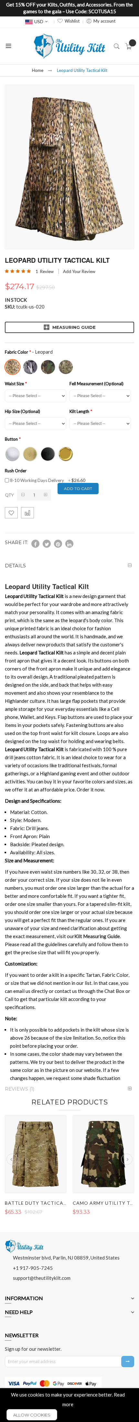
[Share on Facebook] (35, 544)
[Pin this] (58, 544)
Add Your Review (79, 271)
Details (15, 566)
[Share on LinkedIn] (69, 544)
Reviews (19, 1089)
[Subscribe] (127, 1361)
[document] (69, 1405)
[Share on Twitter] (47, 544)
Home (37, 70)
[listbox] (68, 366)
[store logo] (69, 46)
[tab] (69, 565)
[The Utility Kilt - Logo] (24, 1241)
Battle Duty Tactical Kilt (42, 1203)
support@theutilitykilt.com (41, 1278)
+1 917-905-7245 (33, 1268)
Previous (12, 1159)
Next (127, 1159)
